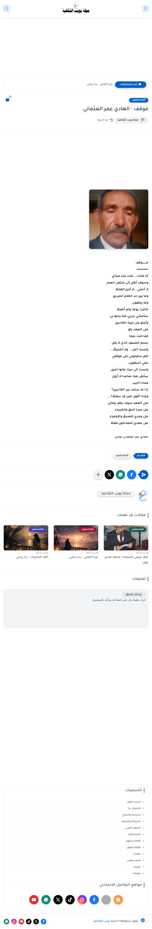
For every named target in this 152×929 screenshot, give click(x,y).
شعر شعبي (134, 860)
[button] (131, 474)
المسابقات (134, 834)
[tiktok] (70, 899)
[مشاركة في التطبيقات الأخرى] (98, 474)
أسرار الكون (134, 802)
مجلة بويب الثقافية (128, 120)
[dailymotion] (106, 899)
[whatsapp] (46, 899)
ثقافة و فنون (133, 841)
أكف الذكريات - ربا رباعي (32, 557)
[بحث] (6, 9)
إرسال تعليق (134, 594)
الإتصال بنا (134, 808)
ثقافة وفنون (139, 100)
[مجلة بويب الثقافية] (76, 8)
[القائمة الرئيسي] (145, 9)
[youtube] (34, 899)
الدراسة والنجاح (131, 815)
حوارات (137, 854)
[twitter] (58, 899)
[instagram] (82, 899)
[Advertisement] (76, 51)
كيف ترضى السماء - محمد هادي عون (126, 560)
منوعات (136, 873)
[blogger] (118, 899)
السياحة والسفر (131, 821)
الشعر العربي (133, 828)
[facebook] (94, 899)
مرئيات (137, 867)
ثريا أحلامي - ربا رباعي (99, 84)
